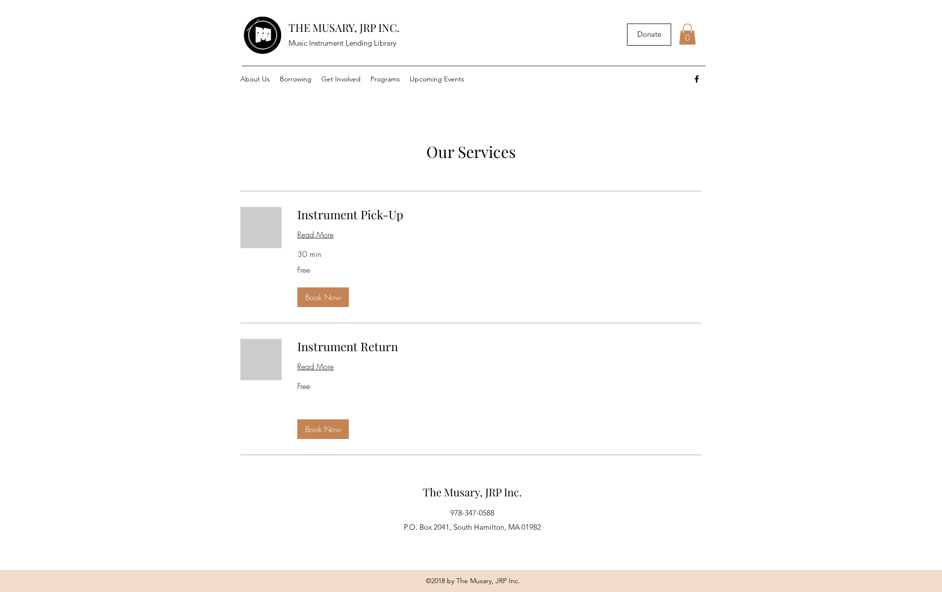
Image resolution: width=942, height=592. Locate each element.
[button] (687, 34)
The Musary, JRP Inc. (472, 492)
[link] (499, 215)
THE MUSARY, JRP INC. (344, 27)
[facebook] (697, 79)
